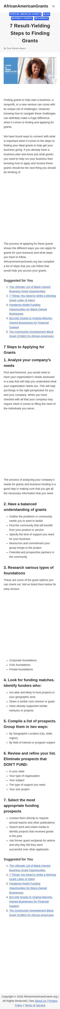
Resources (41, 18)
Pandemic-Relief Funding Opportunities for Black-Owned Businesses (28, 309)
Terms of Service (35, 1005)
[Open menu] (53, 6)
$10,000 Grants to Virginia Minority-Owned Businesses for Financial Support (31, 323)
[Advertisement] (30, 210)
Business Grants (22, 18)
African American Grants (25, 14)
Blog (47, 14)
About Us (40, 1000)
